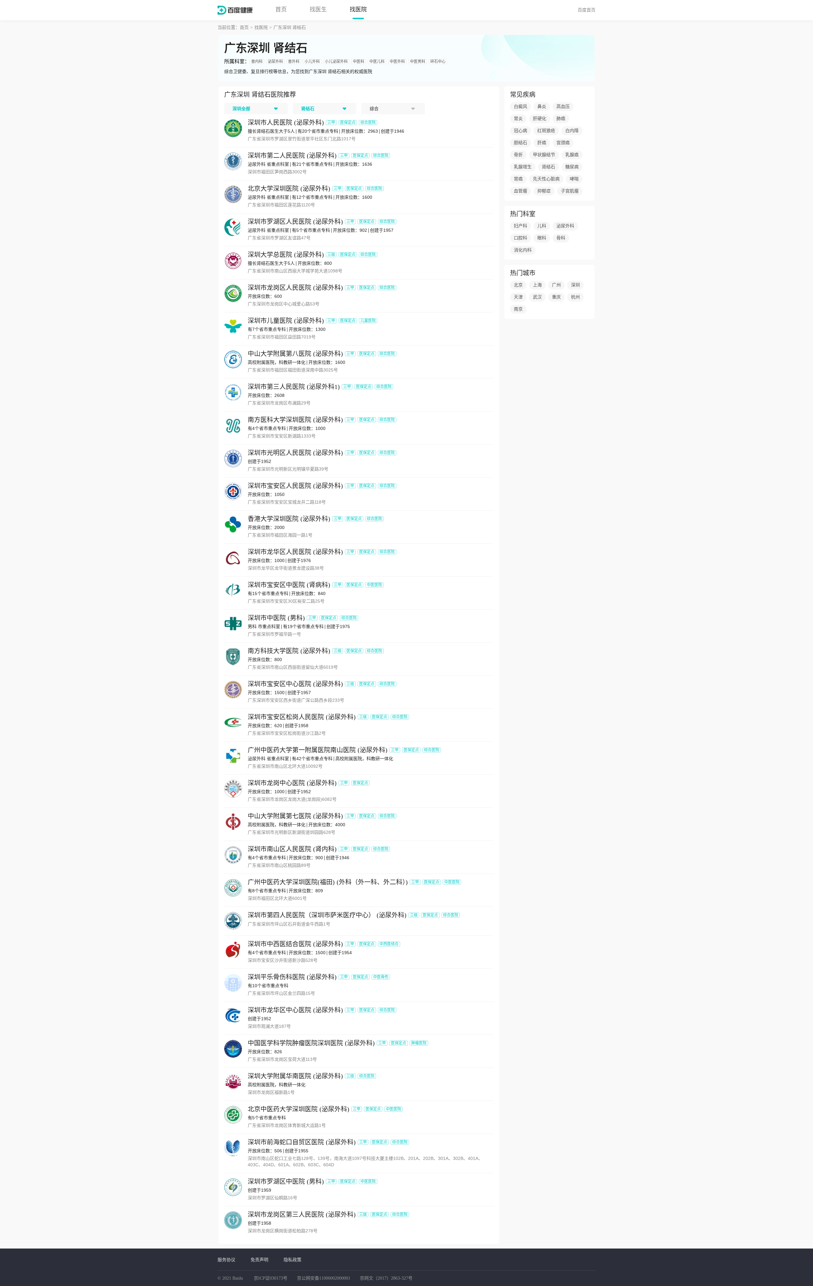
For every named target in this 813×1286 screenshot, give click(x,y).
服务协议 (226, 1259)
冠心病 (520, 130)
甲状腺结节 (544, 154)
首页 (281, 9)
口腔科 (520, 238)
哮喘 (574, 179)
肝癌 (541, 142)
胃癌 (518, 179)
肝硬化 (539, 118)
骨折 (518, 154)
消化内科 (523, 250)
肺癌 (560, 118)
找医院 (358, 9)
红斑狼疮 (546, 130)
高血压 (563, 106)
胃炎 (518, 118)
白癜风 (520, 106)
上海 (537, 285)
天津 (518, 297)
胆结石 (520, 142)
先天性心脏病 (546, 179)
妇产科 (520, 226)
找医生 (318, 9)
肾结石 (548, 166)
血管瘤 (520, 191)
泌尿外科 (565, 226)
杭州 (575, 297)
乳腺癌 (572, 154)
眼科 (541, 238)
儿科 (541, 226)
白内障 (572, 130)
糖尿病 (572, 166)
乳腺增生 (523, 166)
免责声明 (259, 1259)
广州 (556, 285)
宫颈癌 (563, 142)
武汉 (537, 297)
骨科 (560, 238)
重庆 (556, 297)
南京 (518, 309)
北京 (518, 285)
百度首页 (586, 9)
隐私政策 (292, 1259)
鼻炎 (541, 106)
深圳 (575, 285)
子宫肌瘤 (570, 191)
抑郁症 (544, 191)
